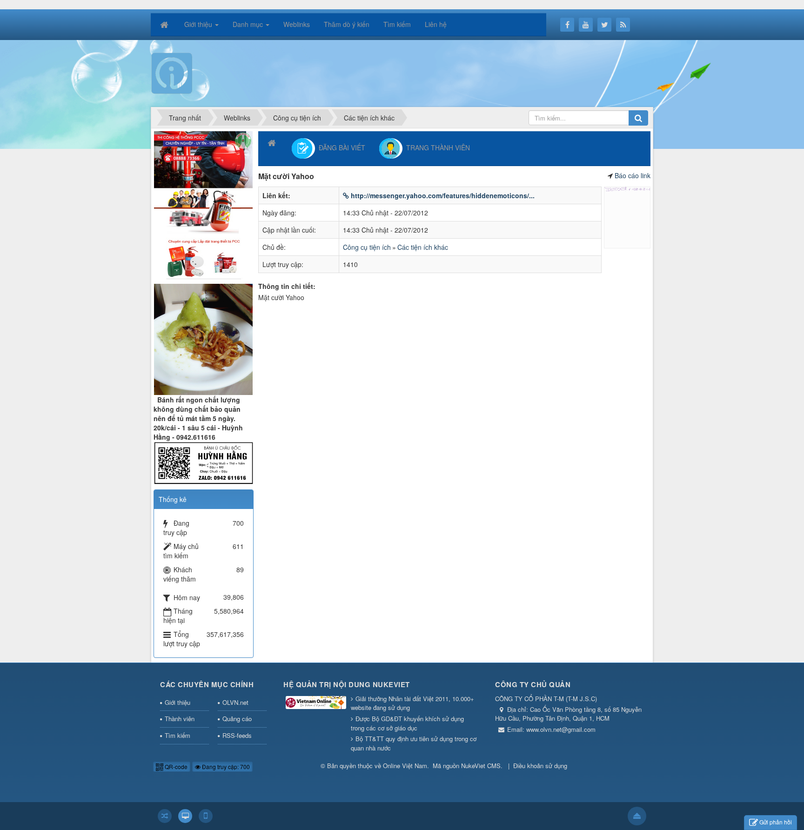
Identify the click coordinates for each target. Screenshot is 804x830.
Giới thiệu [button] (199, 24)
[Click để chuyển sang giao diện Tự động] (165, 816)
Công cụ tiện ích (367, 247)
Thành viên (179, 718)
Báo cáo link (632, 175)
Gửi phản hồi (775, 822)
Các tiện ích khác (422, 247)
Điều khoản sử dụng (540, 765)
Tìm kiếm (177, 735)
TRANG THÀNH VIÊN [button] (436, 147)
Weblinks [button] (296, 24)
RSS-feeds (237, 735)
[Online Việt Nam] (172, 72)
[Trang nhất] (165, 24)
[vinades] (203, 203)
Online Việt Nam (405, 765)
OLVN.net (235, 702)
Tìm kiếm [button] (397, 24)
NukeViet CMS (481, 765)
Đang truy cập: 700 (225, 766)
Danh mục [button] (249, 24)
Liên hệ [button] (436, 24)
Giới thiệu (177, 702)
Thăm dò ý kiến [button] (346, 24)
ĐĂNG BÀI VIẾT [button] (340, 147)
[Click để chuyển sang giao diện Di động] (206, 816)
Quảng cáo (237, 718)
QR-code (175, 766)
